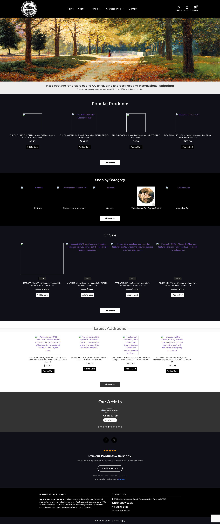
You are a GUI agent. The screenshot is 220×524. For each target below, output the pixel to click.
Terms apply (119, 520)
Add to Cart (32, 147)
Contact (133, 9)
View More (110, 163)
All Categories (113, 9)
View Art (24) (111, 420)
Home (70, 9)
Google (121, 479)
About (81, 9)
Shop (95, 9)
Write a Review (110, 468)
